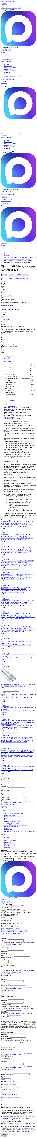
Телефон (4, 940)
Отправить (4, 946)
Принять (3, 1136)
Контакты (7, 148)
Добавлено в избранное (8, 274)
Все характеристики (7, 305)
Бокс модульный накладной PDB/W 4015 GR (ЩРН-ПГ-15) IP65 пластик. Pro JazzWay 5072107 (17, 565)
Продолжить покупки (13, 1097)
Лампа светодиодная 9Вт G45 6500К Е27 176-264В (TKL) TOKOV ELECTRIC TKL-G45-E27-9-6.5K (18, 741)
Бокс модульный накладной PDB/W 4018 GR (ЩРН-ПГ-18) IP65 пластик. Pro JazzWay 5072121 (17, 551)
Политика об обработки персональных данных (15, 931)
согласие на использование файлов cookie (18, 1117)
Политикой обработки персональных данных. (20, 1128)
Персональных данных (14, 802)
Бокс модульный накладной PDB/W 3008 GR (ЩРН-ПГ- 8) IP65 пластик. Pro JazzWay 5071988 (18, 617)
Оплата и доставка (10, 143)
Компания (4, 953)
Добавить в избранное (22, 274)
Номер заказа (5, 1036)
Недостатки (4, 794)
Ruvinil (3, 281)
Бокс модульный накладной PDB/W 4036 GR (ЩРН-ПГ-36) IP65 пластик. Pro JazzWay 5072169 (17, 525)
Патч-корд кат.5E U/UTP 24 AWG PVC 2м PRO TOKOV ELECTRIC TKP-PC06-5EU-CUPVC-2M (18, 685)
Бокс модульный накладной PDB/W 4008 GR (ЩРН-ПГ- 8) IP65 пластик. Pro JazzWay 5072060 (18, 578)
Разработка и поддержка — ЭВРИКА (12, 933)
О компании (8, 142)
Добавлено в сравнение (8, 276)
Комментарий (5, 985)
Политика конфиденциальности (10, 928)
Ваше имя (4, 938)
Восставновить (5, 1092)
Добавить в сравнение (22, 276)
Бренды (6, 140)
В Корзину (6, 319)
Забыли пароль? (6, 1078)
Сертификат (11, 400)
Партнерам (7, 145)
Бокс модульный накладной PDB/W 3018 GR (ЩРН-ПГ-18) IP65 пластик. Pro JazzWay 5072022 (17, 604)
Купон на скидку (9, 146)
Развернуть (4, 1134)
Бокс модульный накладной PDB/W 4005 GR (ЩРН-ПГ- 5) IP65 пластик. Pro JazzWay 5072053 (18, 591)
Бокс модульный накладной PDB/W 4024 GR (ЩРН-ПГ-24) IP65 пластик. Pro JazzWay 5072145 (17, 538)
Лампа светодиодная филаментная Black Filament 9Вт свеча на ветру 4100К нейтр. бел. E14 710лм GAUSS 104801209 (17, 756)
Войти (3, 1079)
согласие (29, 942)
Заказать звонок (5, 50)
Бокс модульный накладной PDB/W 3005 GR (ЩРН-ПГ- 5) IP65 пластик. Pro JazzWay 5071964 (18, 630)
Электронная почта (7, 957)
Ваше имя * (4, 786)
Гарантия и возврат (10, 361)
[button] (6, 129)
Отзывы (6, 358)
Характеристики (9, 357)
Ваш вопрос (4, 963)
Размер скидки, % (6, 1004)
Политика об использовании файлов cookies (14, 930)
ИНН (2, 955)
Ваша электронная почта (8, 1084)
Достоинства (5, 790)
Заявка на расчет (6, 61)
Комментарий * (5, 797)
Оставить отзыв (9, 410)
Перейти (3, 1097)
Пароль (3, 1076)
